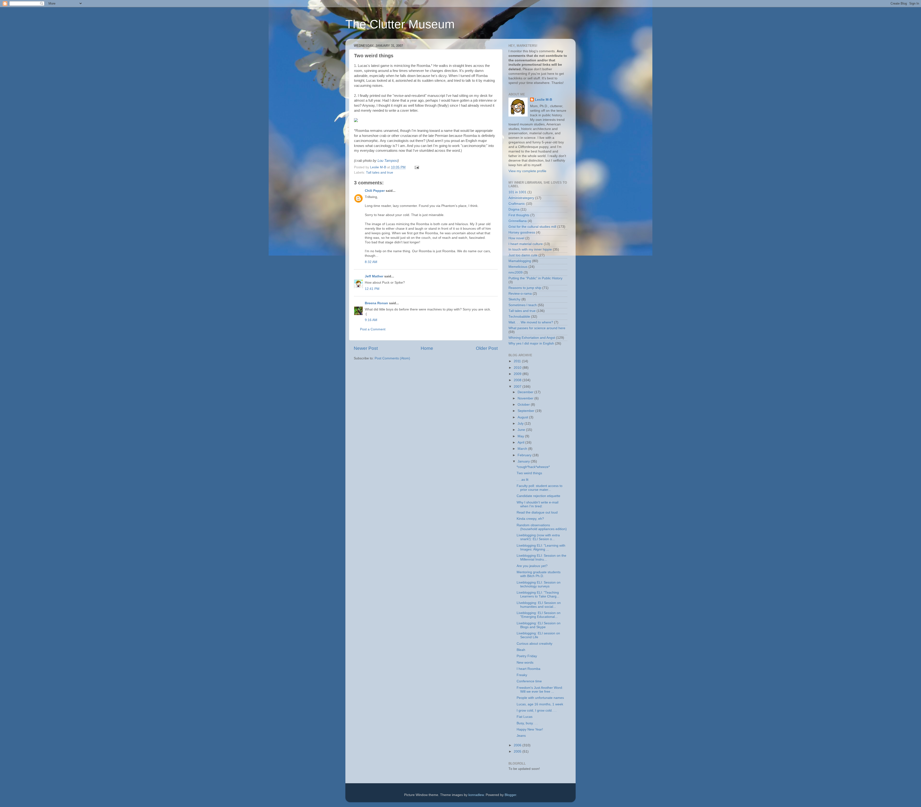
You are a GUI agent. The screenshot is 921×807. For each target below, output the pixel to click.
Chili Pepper (375, 191)
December (526, 392)
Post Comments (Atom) (392, 358)
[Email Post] (416, 167)
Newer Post (366, 348)
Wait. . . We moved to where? (530, 322)
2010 (518, 367)
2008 (518, 380)
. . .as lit (522, 479)
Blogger (510, 795)
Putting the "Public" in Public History (535, 278)
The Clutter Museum (400, 24)
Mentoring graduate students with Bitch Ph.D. (539, 574)
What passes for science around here (536, 328)
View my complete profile (527, 171)
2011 (518, 361)
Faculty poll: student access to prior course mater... (539, 487)
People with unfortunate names (540, 698)
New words (525, 662)
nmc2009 (515, 272)
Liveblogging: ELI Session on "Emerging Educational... (539, 615)
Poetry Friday (527, 656)
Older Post (487, 348)
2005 (518, 751)
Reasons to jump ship (524, 288)
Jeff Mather (374, 276)
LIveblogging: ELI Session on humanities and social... (539, 604)
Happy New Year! (530, 729)
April (521, 442)
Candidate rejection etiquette (538, 496)
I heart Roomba (528, 669)
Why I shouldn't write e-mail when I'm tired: (537, 504)
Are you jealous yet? (532, 566)
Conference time (529, 681)
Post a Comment (372, 329)
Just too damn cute (522, 255)
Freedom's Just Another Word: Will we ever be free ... (540, 689)
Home (427, 348)
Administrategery (521, 198)
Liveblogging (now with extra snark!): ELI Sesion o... (538, 537)
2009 (518, 374)
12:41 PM (372, 289)
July (521, 423)
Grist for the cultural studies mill (532, 226)
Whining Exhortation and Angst (531, 337)
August (523, 417)
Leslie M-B (543, 99)
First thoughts (518, 215)
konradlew (476, 795)
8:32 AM (371, 262)
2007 (518, 386)
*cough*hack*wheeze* (533, 467)
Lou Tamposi (388, 161)
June (522, 430)
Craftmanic (516, 203)
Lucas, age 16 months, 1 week (540, 704)
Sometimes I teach (522, 305)
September (526, 411)
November (526, 398)
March (523, 448)
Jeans (521, 735)
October (524, 404)
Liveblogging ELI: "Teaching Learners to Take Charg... (538, 594)
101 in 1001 (517, 192)
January (524, 461)
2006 (518, 745)
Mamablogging (519, 261)
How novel (516, 238)
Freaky (522, 675)
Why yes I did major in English (531, 343)
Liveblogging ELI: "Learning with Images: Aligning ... (541, 547)
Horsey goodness (521, 232)
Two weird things (529, 473)
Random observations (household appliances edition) (542, 527)
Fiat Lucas (524, 717)
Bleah (521, 650)
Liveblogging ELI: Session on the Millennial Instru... (541, 557)
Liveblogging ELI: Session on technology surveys (539, 584)
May (521, 436)
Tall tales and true (379, 172)
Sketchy (514, 299)
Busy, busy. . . (527, 723)
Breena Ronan (376, 303)
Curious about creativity (534, 643)
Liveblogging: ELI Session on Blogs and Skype (539, 625)
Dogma (514, 209)
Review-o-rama (520, 293)
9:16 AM (371, 320)
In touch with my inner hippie (530, 249)
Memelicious (517, 267)
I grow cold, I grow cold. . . (536, 710)
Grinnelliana (517, 221)
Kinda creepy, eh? (530, 518)
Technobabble (519, 316)
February (525, 455)
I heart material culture (525, 244)
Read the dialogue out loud (537, 512)
